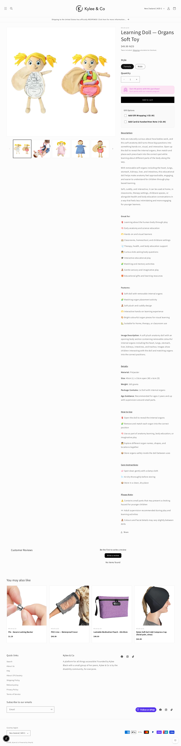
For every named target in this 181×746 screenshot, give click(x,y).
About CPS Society (14, 675)
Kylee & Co (15, 742)
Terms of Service (14, 694)
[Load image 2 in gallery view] (42, 149)
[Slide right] (113, 149)
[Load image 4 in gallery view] (81, 149)
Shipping (136, 50)
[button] (5, 8)
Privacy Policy (12, 689)
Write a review (113, 555)
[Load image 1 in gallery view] (22, 149)
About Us (11, 666)
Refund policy (12, 685)
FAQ (8, 671)
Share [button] (126, 532)
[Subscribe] (51, 709)
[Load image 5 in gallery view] (100, 149)
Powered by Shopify (26, 742)
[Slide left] (9, 149)
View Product (26, 607)
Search (9, 661)
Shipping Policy (13, 680)
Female (127, 66)
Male (140, 66)
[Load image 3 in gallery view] (61, 149)
